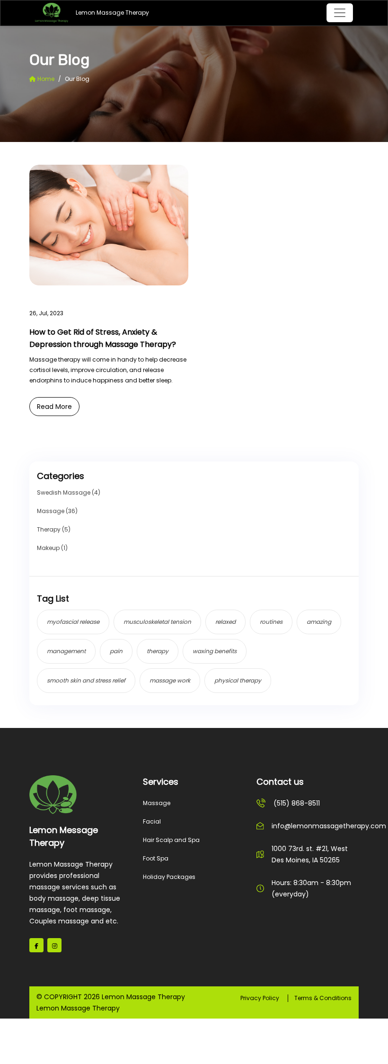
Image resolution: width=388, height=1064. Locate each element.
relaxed (225, 622)
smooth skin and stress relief (86, 680)
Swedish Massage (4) (68, 492)
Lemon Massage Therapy (91, 13)
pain (116, 651)
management (66, 651)
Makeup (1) (52, 548)
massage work (170, 680)
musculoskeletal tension (157, 622)
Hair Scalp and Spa (171, 840)
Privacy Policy (259, 998)
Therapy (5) (54, 529)
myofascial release (73, 622)
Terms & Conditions (323, 998)
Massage (156, 803)
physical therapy (237, 680)
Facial (152, 821)
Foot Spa (155, 858)
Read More (54, 406)
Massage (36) (57, 511)
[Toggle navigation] (339, 12)
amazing (319, 622)
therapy (157, 651)
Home (45, 79)
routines (271, 622)
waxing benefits (215, 651)
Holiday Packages (169, 877)
